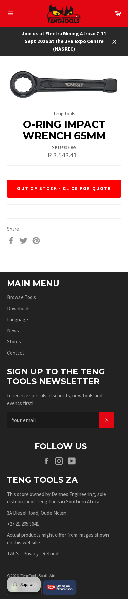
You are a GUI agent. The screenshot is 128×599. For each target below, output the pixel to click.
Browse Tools (21, 297)
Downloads (19, 308)
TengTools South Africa (40, 575)
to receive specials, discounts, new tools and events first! (54, 399)
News (13, 330)
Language (17, 319)
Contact (15, 352)
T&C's (13, 553)
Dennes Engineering (73, 494)
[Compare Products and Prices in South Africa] (60, 587)
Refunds (51, 553)
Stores (14, 341)
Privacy (31, 553)
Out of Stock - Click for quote (64, 188)
